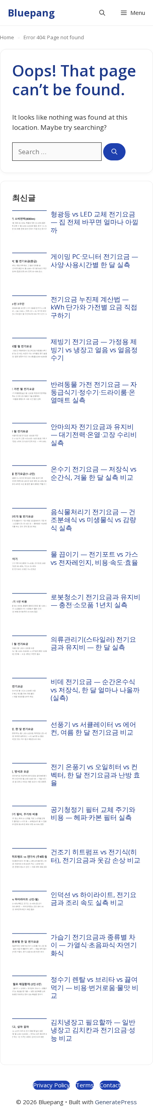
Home (7, 37)
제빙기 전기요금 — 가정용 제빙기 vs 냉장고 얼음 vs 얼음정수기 (94, 349)
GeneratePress (116, 1102)
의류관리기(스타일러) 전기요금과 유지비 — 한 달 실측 (93, 643)
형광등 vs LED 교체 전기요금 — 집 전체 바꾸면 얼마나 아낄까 (94, 222)
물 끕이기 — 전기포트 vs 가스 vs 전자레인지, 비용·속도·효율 (94, 558)
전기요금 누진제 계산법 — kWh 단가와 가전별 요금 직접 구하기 (94, 307)
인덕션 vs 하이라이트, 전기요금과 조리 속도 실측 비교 (94, 898)
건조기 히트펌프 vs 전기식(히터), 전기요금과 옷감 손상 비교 (95, 855)
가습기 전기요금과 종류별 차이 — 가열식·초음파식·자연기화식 (94, 944)
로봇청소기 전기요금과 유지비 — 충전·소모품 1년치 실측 (95, 600)
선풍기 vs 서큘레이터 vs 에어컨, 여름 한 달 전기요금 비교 (93, 728)
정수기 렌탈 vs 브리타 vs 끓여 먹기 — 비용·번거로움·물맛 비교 (94, 987)
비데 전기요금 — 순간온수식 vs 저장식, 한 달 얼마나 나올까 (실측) (95, 689)
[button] (102, 12)
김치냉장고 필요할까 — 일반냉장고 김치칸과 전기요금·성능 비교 (93, 1030)
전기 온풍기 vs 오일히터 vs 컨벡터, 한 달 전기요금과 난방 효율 (95, 774)
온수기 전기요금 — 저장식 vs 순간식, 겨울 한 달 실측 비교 (94, 472)
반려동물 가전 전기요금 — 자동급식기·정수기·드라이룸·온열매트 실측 (94, 392)
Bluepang (31, 12)
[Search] (114, 152)
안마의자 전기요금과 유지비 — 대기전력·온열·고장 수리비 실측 (94, 434)
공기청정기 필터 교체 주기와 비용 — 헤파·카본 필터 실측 (93, 813)
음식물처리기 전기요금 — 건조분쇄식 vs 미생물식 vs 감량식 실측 (93, 519)
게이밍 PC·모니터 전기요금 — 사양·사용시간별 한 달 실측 (94, 260)
